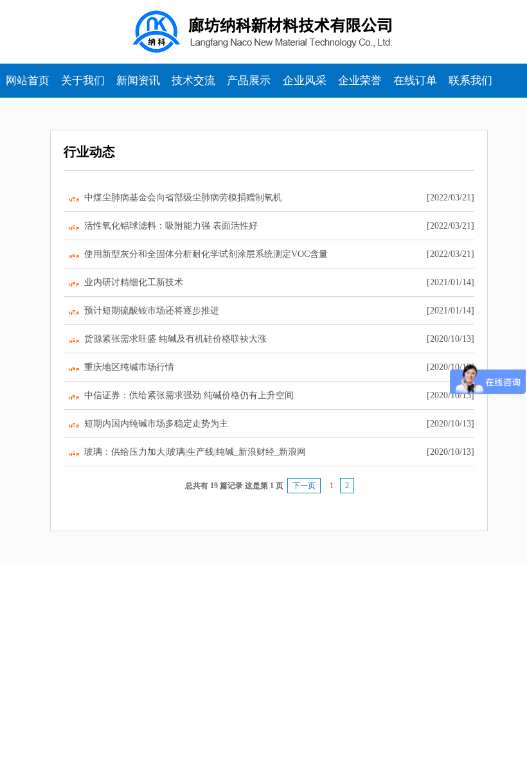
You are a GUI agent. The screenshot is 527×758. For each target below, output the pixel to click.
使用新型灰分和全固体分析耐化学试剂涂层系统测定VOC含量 (206, 254)
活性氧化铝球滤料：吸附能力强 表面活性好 (171, 226)
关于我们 (83, 81)
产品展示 (249, 81)
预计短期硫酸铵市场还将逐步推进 (151, 310)
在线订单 (415, 81)
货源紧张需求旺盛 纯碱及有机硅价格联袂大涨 (175, 339)
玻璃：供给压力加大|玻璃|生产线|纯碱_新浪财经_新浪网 (195, 452)
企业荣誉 (360, 81)
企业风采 (304, 81)
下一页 (304, 485)
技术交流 (193, 81)
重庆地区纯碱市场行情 (129, 367)
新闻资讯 (138, 81)
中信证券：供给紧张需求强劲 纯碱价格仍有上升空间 (189, 395)
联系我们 (470, 81)
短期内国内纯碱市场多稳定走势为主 (156, 423)
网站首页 (27, 81)
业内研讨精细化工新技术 (133, 282)
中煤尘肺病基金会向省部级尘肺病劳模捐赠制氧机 (183, 197)
